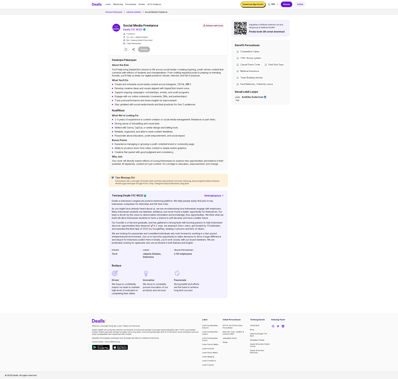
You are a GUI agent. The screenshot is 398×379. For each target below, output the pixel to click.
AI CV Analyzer (154, 4)
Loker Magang (208, 357)
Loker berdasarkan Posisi (210, 339)
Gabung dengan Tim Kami (258, 335)
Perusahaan (130, 4)
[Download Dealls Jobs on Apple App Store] (120, 347)
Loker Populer (208, 365)
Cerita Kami (254, 325)
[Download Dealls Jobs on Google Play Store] (101, 347)
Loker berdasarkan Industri (210, 326)
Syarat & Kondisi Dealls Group (260, 345)
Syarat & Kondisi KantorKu (257, 351)
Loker (108, 4)
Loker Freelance (209, 361)
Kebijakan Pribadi (257, 340)
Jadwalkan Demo (230, 338)
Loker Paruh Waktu (210, 353)
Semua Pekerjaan (113, 12)
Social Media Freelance (156, 12)
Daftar (300, 4)
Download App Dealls (253, 4)
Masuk (286, 4)
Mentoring (118, 4)
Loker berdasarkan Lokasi (210, 333)
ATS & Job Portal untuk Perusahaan (232, 326)
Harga (225, 342)
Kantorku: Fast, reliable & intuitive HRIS (233, 333)
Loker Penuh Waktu (210, 344)
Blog (252, 330)
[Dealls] (97, 4)
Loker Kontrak (208, 348)
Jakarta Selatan (133, 12)
